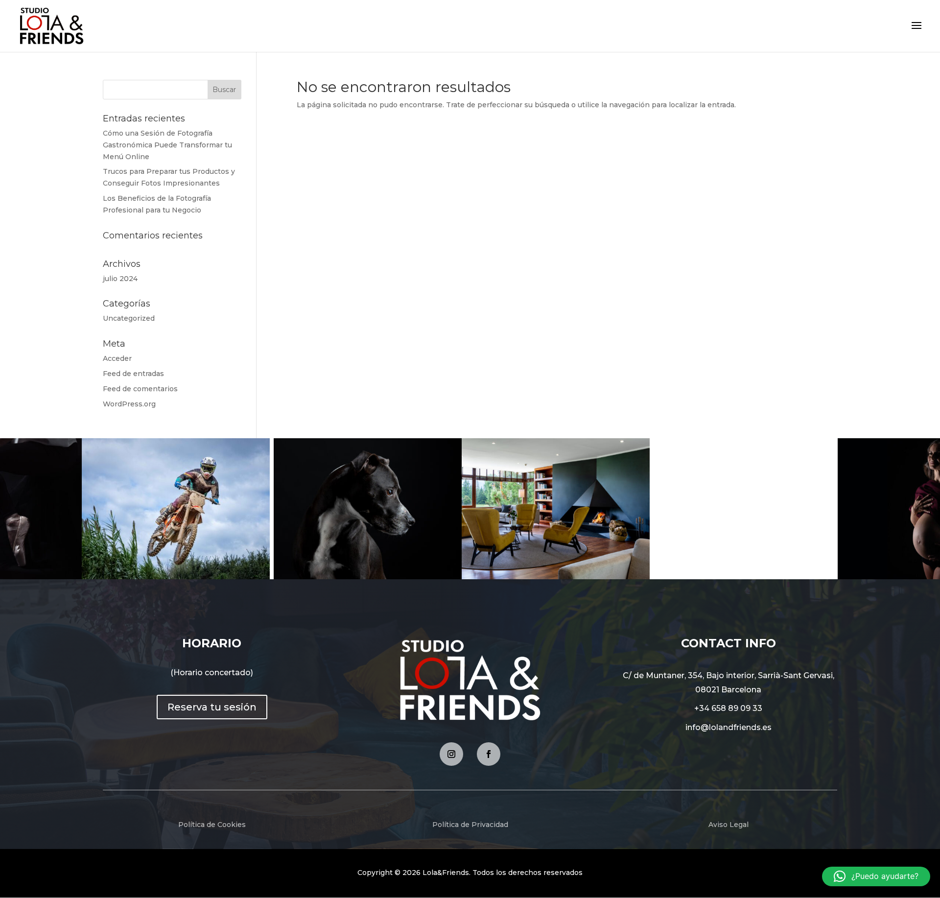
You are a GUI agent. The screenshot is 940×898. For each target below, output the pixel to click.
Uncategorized (129, 318)
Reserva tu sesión (212, 707)
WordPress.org (129, 404)
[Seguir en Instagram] (451, 754)
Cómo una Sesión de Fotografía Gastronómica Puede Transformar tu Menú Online (167, 145)
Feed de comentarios (140, 388)
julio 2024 (120, 278)
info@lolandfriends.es (728, 727)
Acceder (117, 358)
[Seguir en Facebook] (488, 754)
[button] (876, 876)
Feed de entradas (133, 373)
